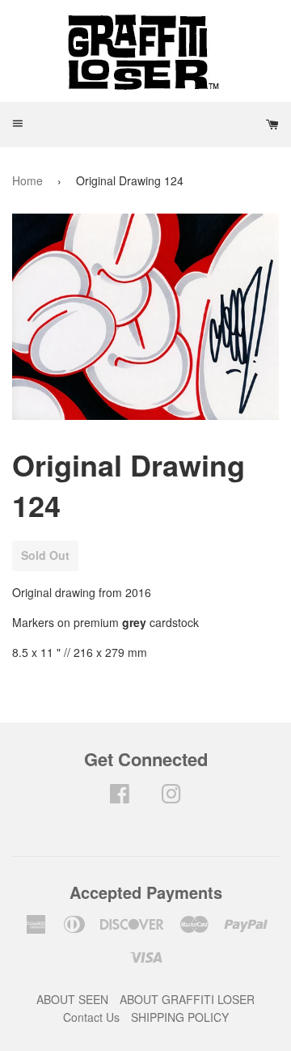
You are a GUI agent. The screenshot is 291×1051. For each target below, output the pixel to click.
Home (27, 180)
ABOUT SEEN (72, 999)
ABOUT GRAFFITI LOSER (187, 999)
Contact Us (91, 1017)
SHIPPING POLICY (180, 1017)
